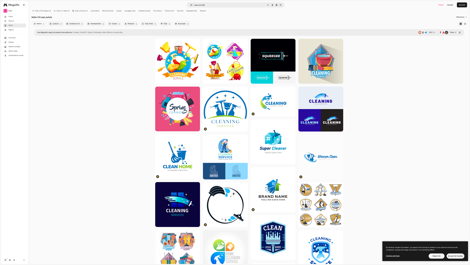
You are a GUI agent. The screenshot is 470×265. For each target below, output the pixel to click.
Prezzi (441, 5)
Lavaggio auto (129, 11)
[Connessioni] (5, 260)
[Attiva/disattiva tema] (14, 260)
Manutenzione (107, 11)
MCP (431, 32)
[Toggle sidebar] (24, 5)
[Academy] (10, 260)
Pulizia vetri (169, 11)
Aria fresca (157, 11)
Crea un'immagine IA (43, 11)
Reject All (437, 256)
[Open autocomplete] (190, 5)
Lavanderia (95, 11)
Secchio (180, 11)
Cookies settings (393, 256)
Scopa (118, 11)
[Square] (465, 24)
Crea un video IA (62, 11)
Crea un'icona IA (81, 11)
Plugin (452, 32)
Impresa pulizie (144, 11)
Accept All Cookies (455, 256)
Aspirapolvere (191, 11)
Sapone (203, 11)
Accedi (450, 5)
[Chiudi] (459, 32)
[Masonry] (461, 24)
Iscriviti (462, 5)
